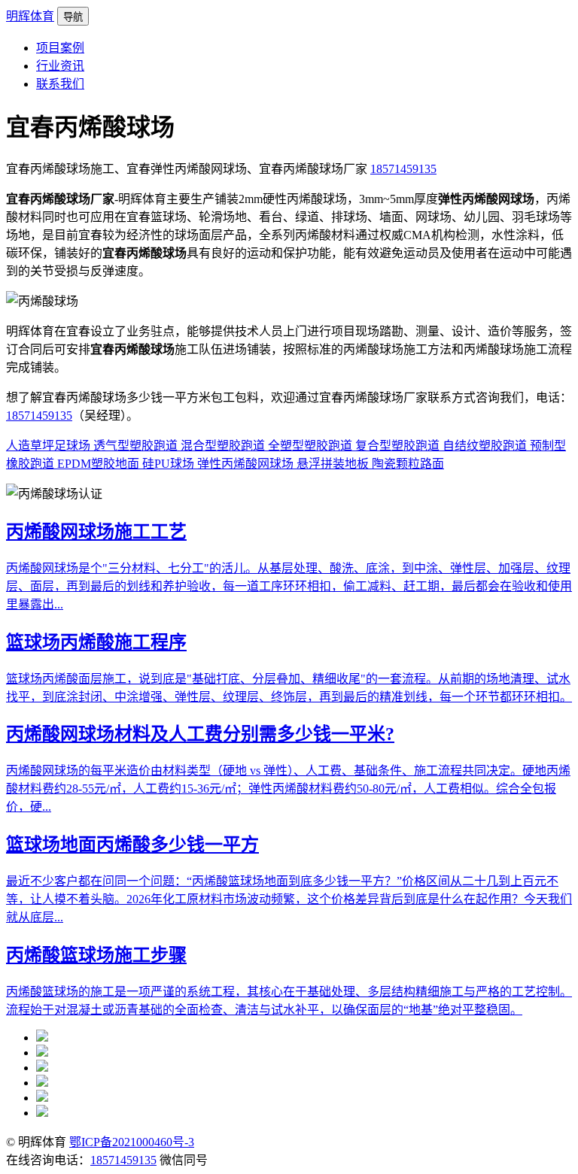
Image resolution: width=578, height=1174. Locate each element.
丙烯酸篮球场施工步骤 (96, 955)
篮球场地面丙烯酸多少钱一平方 (132, 844)
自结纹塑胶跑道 (486, 445)
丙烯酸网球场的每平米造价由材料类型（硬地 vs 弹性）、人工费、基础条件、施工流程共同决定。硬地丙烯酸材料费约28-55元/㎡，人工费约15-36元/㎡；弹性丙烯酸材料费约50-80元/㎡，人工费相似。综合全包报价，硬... (288, 788)
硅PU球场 (169, 463)
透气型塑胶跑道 (137, 445)
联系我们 (60, 83)
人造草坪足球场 (49, 445)
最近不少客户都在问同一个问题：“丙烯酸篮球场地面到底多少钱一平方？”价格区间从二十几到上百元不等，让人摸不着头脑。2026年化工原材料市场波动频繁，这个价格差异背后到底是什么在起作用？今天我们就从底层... (289, 899)
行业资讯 (60, 65)
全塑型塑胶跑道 (311, 445)
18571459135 (403, 168)
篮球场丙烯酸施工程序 (96, 642)
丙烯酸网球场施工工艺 (96, 531)
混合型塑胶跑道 (224, 445)
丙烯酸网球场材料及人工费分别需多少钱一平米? (200, 734)
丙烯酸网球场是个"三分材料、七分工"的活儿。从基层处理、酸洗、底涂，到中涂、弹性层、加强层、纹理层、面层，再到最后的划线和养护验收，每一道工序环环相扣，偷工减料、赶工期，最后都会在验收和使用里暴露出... (289, 586)
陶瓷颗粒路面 (408, 463)
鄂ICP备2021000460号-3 (131, 1142)
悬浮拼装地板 (334, 463)
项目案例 (60, 47)
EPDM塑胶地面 (99, 463)
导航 (73, 17)
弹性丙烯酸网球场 (247, 463)
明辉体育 (30, 16)
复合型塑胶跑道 (399, 445)
